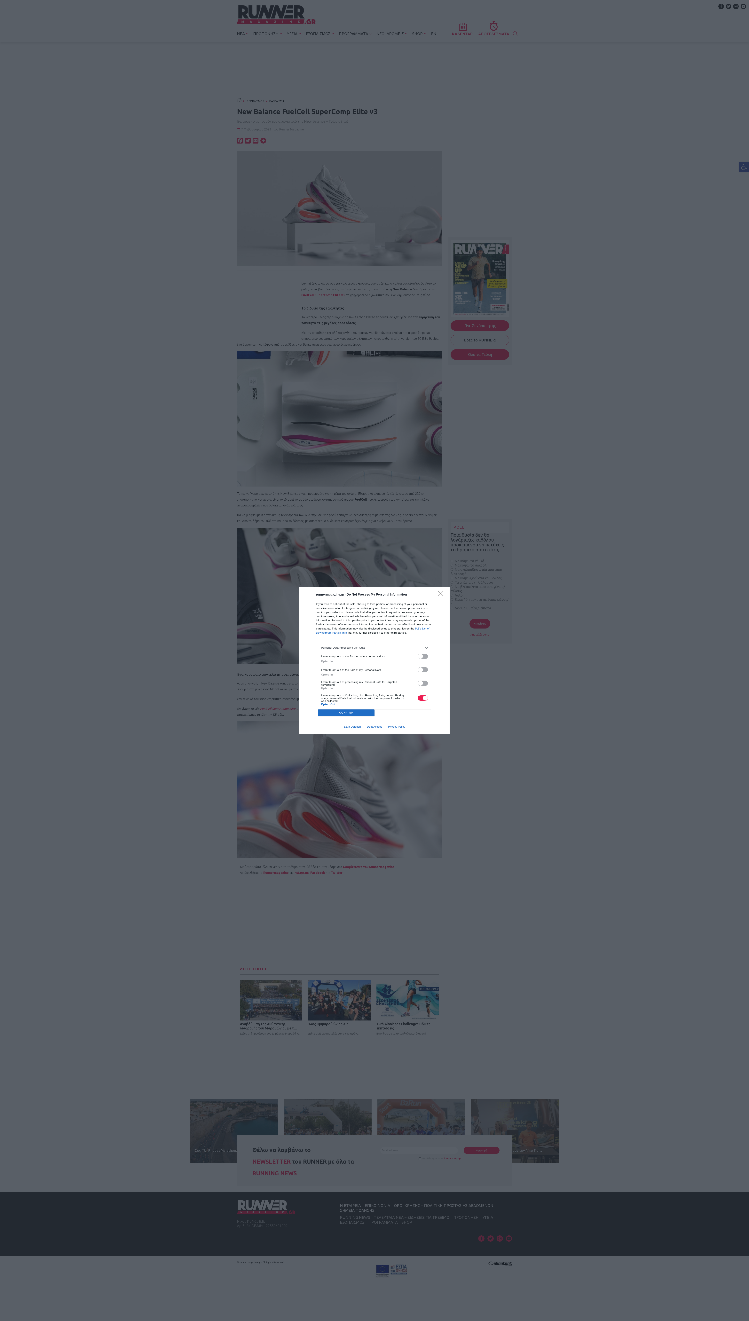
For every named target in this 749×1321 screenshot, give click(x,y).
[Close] (442, 594)
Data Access (374, 726)
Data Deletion (352, 726)
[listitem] (374, 648)
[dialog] (374, 660)
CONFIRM (346, 712)
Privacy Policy (396, 726)
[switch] (423, 656)
